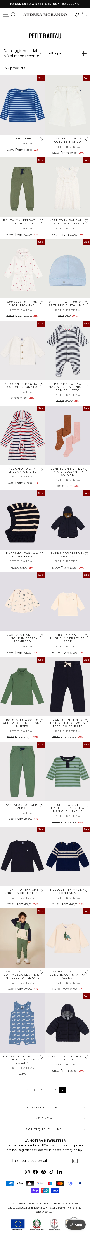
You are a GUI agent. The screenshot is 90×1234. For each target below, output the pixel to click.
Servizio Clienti (44, 1107)
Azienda (44, 1118)
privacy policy (72, 1150)
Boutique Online (43, 1129)
